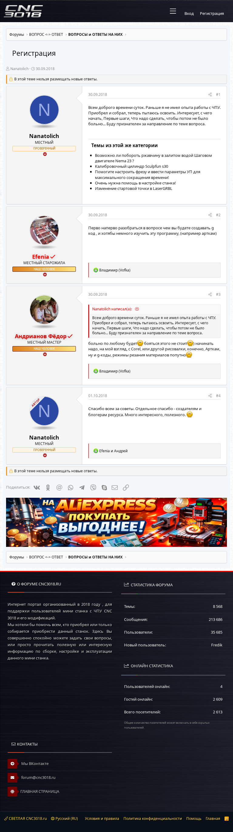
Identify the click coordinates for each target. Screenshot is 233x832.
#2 (218, 214)
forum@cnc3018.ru (38, 777)
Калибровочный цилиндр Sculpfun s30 (131, 166)
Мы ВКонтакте (34, 763)
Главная (213, 818)
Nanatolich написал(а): (112, 309)
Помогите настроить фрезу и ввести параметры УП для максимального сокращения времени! (147, 174)
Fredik (216, 645)
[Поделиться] (210, 94)
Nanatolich (19, 68)
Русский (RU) (66, 818)
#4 (218, 395)
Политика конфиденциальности (152, 818)
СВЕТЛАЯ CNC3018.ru (27, 818)
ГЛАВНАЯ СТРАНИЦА (39, 791)
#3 (218, 294)
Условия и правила (102, 818)
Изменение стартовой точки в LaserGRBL (133, 188)
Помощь (193, 818)
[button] (173, 11)
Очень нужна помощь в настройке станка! (135, 183)
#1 (218, 94)
